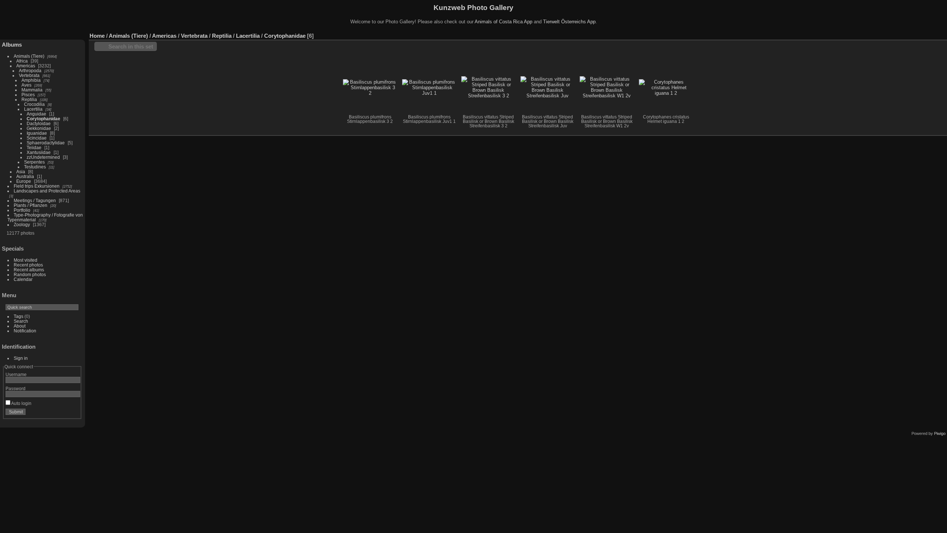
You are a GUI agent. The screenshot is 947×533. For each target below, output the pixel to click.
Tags (18, 316)
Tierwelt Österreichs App (569, 21)
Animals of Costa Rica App (503, 21)
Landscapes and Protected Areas (47, 190)
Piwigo (940, 433)
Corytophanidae (43, 118)
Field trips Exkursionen (37, 186)
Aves (26, 85)
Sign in (21, 358)
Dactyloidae (39, 123)
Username (16, 374)
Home (97, 36)
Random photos (30, 274)
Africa (22, 60)
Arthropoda (30, 70)
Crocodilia (34, 104)
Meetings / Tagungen (35, 200)
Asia (20, 171)
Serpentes (34, 162)
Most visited (25, 260)
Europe (23, 181)
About (20, 326)
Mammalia (32, 89)
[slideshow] (941, 34)
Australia (25, 176)
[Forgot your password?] (73, 413)
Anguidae (36, 113)
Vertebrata (29, 75)
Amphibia (31, 80)
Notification (25, 330)
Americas (25, 65)
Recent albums (29, 269)
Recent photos (28, 264)
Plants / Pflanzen (30, 205)
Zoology (22, 224)
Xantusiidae (39, 152)
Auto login (20, 403)
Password (16, 388)
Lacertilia (33, 109)
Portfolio (22, 210)
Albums (12, 44)
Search (21, 321)
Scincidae (37, 137)
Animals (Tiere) (29, 56)
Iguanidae (37, 133)
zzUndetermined (43, 157)
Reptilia (29, 99)
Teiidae (34, 147)
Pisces (28, 94)
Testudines (35, 166)
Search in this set (130, 46)
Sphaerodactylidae (46, 142)
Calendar (23, 279)
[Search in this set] (909, 32)
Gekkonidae (39, 128)
